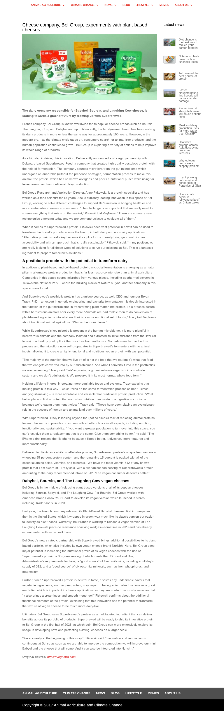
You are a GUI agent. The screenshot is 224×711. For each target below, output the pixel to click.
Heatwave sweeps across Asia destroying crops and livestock (188, 148)
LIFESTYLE (142, 5)
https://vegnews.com (61, 656)
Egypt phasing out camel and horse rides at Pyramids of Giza (190, 181)
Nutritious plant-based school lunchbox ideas (189, 59)
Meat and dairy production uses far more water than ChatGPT (189, 129)
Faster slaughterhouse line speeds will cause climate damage (188, 96)
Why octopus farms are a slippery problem (189, 163)
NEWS (108, 5)
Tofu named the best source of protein (188, 76)
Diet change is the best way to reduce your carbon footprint (188, 43)
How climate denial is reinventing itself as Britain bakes (189, 198)
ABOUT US (182, 5)
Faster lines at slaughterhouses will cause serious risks (190, 112)
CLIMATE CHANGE (82, 5)
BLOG (126, 5)
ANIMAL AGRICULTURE (46, 5)
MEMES (164, 5)
